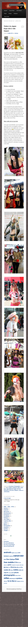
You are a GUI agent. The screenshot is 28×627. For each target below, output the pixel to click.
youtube (5, 583)
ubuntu (5, 581)
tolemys (16, 33)
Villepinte (16, 490)
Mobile (5, 524)
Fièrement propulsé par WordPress (14, 589)
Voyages (6, 530)
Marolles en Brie (18, 567)
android (7, 552)
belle (19, 552)
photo (16, 572)
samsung (11, 578)
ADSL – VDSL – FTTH (9, 506)
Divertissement (7, 513)
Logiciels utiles (7, 521)
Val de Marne (11, 581)
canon (16, 555)
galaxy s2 (5, 565)
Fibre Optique (10, 559)
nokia (15, 569)
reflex (6, 578)
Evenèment (11, 486)
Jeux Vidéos (6, 519)
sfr (15, 578)
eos (5, 559)
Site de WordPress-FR (9, 546)
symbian (19, 578)
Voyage (18, 581)
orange (9, 572)
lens (7, 567)
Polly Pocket (6, 16)
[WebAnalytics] (15, 536)
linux (12, 567)
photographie (9, 575)
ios (16, 565)
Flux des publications (9, 543)
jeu (5, 567)
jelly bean (21, 565)
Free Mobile (6, 516)
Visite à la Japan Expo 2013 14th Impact (10, 28)
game (9, 565)
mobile (6, 570)
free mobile (9, 562)
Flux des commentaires (9, 544)
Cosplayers (14, 487)
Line (9, 567)
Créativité (6, 510)
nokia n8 (20, 570)
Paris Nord (11, 490)
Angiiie (12, 552)
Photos (10, 13)
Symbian (6, 528)
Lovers (5, 522)
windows (22, 581)
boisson (6, 556)
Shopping (6, 527)
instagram (13, 565)
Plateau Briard (18, 575)
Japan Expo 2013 (10, 489)
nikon (11, 570)
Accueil (5, 10)
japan (19, 487)
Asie (7, 487)
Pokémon (16, 13)
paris (12, 572)
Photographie (17, 486)
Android (6, 508)
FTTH (15, 562)
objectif (6, 572)
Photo (5, 13)
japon (15, 489)
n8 (9, 570)
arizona (16, 552)
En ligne (7, 498)
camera (11, 556)
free (17, 559)
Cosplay (10, 487)
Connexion (6, 541)
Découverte (6, 511)
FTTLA (19, 562)
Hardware (6, 517)
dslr (22, 555)
